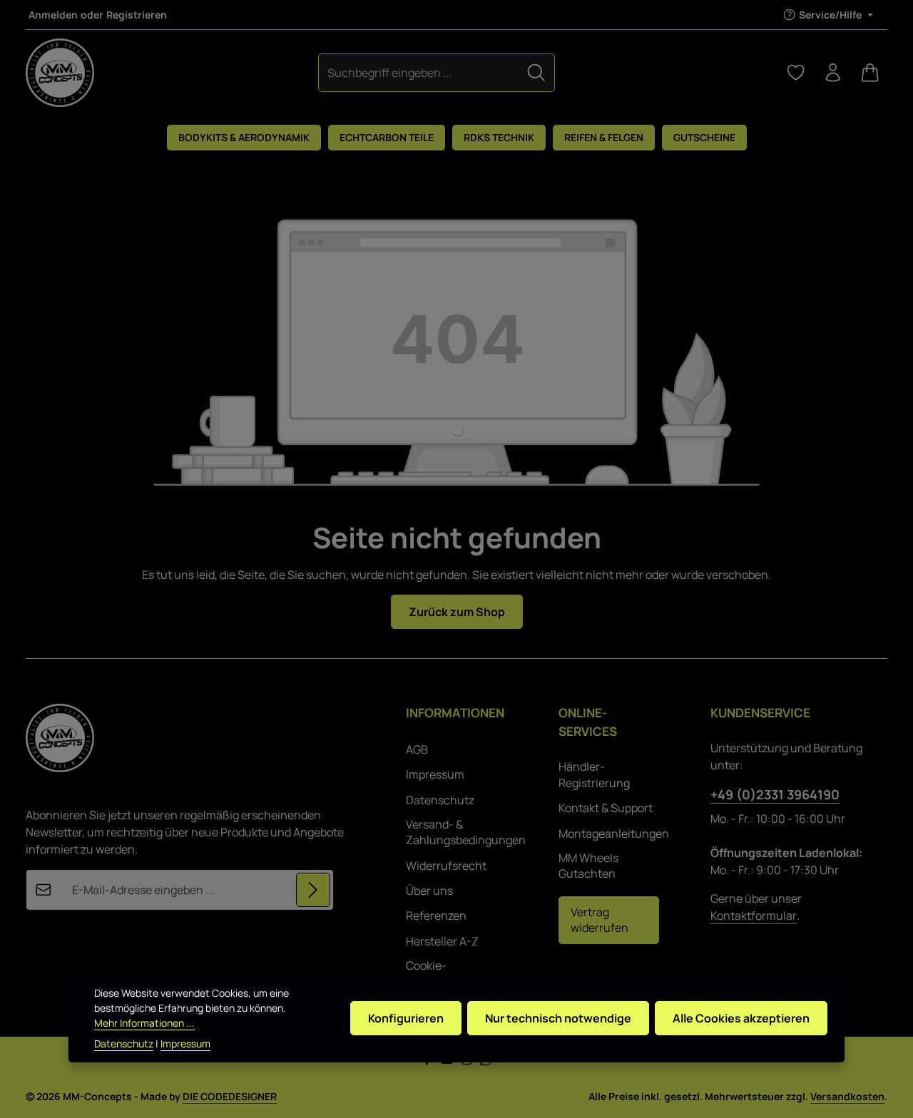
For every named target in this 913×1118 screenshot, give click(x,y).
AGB (417, 749)
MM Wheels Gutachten (588, 865)
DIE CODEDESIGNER (230, 1096)
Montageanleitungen (613, 833)
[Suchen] (536, 72)
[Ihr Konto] (833, 73)
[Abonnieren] (313, 890)
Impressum (435, 774)
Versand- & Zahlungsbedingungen (466, 832)
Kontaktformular (753, 915)
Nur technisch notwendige (558, 1018)
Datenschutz (440, 800)
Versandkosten (847, 1096)
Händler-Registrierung (594, 774)
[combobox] (418, 72)
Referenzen (436, 915)
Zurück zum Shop (457, 612)
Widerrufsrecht (446, 865)
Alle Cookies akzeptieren (741, 1018)
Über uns (429, 890)
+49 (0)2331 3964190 (775, 794)
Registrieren (136, 14)
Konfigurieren (406, 1018)
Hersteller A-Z (442, 941)
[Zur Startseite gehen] (60, 73)
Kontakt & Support (605, 808)
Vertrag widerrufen (599, 919)
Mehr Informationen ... (144, 1023)
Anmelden (53, 14)
